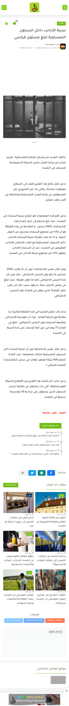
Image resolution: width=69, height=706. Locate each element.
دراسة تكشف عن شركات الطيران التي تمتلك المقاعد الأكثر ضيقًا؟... (51, 560)
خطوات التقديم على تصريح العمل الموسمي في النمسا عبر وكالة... (51, 599)
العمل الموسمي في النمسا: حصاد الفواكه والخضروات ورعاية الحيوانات (19, 599)
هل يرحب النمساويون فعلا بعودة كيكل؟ (40, 445)
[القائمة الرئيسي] (64, 7)
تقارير (61, 23)
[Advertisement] (34, 69)
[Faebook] (58, 680)
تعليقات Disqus (13, 620)
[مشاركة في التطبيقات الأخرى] (23, 473)
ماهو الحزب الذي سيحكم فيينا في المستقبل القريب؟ (35, 454)
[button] (51, 473)
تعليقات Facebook (34, 620)
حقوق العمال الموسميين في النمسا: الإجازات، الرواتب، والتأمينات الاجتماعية (18, 560)
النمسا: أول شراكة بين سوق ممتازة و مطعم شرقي (35, 436)
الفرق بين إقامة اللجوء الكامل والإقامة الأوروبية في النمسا (51, 522)
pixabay (34, 142)
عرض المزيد (11, 485)
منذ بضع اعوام (51, 432)
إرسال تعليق (55, 632)
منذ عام (60, 514)
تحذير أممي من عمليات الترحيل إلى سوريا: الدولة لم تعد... (19, 522)
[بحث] (4, 7)
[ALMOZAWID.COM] (34, 7)
